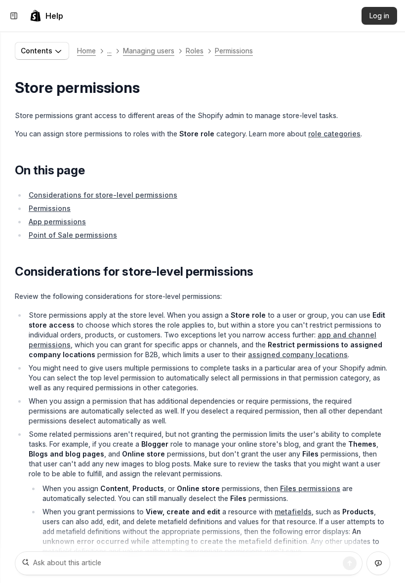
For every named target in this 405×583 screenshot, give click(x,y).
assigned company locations (298, 354)
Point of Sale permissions (73, 235)
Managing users (148, 50)
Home (86, 50)
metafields (293, 511)
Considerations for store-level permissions (103, 195)
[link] (46, 16)
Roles (194, 50)
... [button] (109, 50)
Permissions (234, 50)
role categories (334, 133)
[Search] (350, 563)
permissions (310, 488)
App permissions (57, 221)
